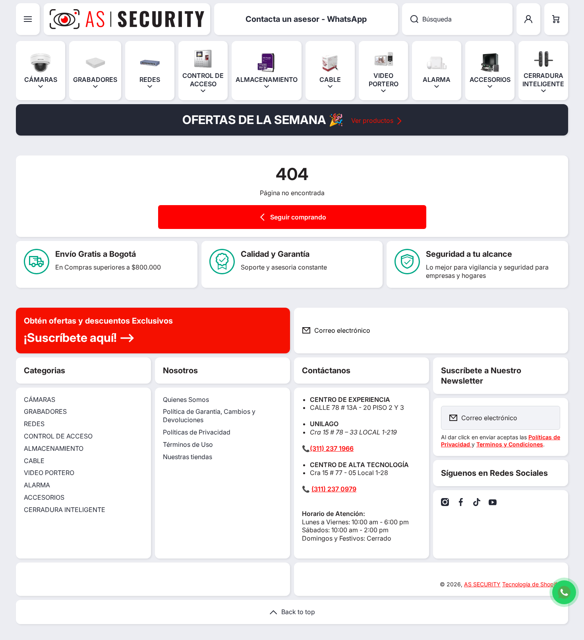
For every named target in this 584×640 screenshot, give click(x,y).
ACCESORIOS (44, 497)
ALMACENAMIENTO (53, 448)
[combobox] (457, 19)
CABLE (34, 461)
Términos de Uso (188, 444)
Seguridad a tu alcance (469, 254)
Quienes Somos (186, 399)
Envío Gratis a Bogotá (95, 254)
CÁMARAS (39, 399)
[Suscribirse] (555, 330)
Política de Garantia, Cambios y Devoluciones (209, 415)
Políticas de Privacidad (196, 432)
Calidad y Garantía (275, 254)
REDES (34, 424)
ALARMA (37, 485)
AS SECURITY (482, 584)
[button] (556, 19)
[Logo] (127, 19)
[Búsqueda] (410, 19)
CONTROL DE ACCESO (58, 436)
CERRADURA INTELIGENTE (64, 510)
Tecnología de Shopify (531, 584)
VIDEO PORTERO (49, 473)
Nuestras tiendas (187, 457)
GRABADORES (45, 411)
